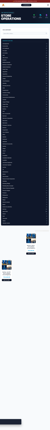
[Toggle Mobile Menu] (48, 5)
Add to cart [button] (31, 253)
